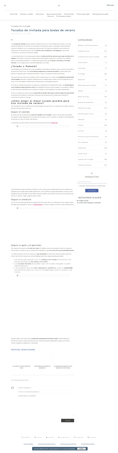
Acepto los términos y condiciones (92, 186)
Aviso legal (28, 443)
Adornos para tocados (53, 14)
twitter (39, 437)
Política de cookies (68, 443)
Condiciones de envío (46, 443)
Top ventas (13, 14)
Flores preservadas (83, 14)
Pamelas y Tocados (26, 14)
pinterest (92, 437)
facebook (26, 437)
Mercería (50, 16)
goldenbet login (87, 443)
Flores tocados (69, 14)
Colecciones (40, 14)
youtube (51, 437)
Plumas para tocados (63, 16)
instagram (79, 437)
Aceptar (81, 448)
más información (71, 448)
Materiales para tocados (100, 14)
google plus (65, 437)
